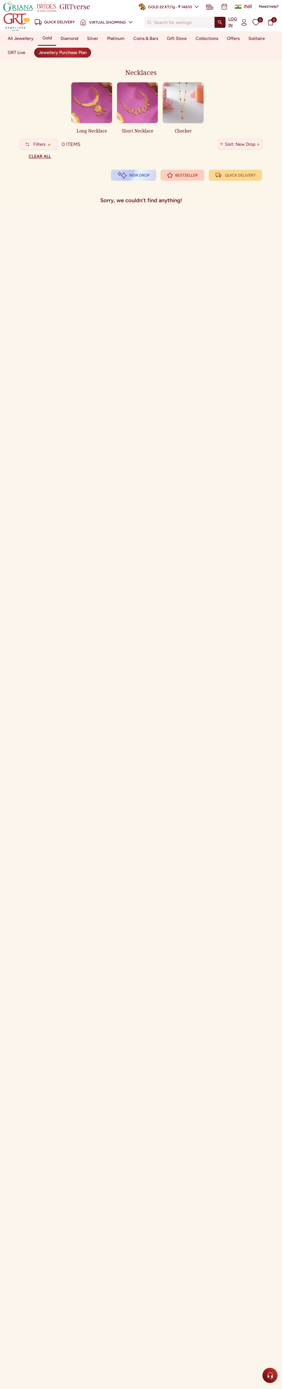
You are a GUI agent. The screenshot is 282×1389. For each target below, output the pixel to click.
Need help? (269, 6)
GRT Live (16, 52)
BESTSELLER (186, 175)
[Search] (220, 22)
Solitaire (256, 38)
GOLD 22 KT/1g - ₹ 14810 (170, 7)
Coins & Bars (145, 38)
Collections (207, 38)
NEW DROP (139, 175)
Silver (92, 38)
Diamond (69, 38)
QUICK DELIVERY (240, 175)
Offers (233, 38)
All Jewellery (21, 38)
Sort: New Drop (240, 144)
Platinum (115, 38)
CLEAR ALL (40, 156)
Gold (47, 37)
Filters (39, 144)
